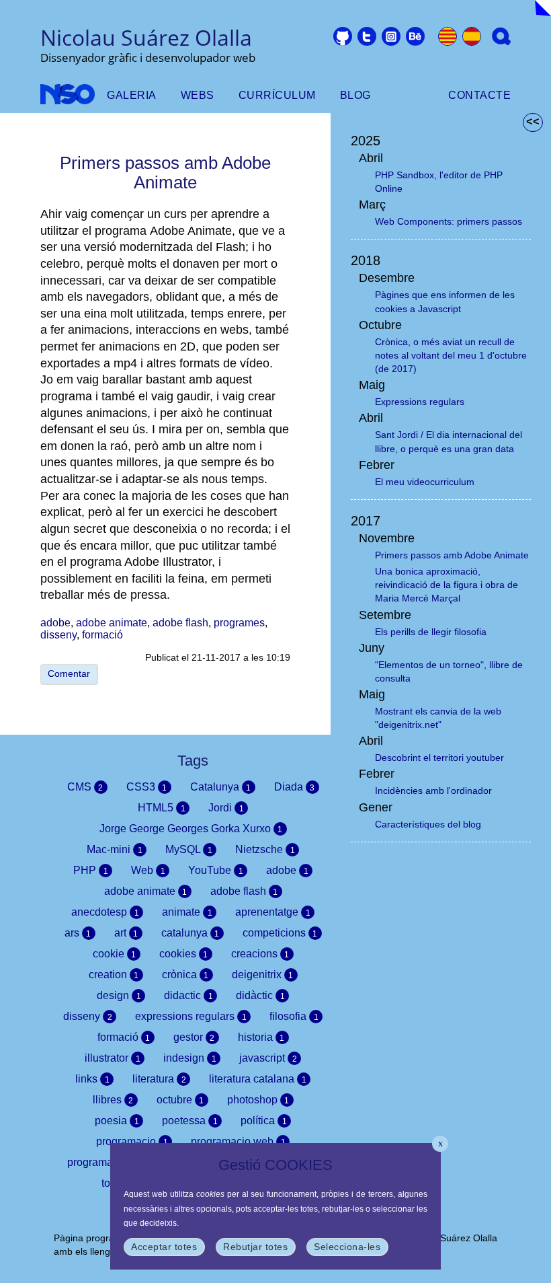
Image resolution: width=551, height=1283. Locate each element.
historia (261, 1037)
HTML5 (161, 807)
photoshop (258, 1099)
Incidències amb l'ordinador (433, 790)
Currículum (277, 95)
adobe (55, 622)
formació (102, 634)
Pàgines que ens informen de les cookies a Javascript (445, 301)
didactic (188, 995)
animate (187, 912)
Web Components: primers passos (448, 221)
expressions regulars (191, 1016)
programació (103, 1162)
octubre (180, 1099)
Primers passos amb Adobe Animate (452, 555)
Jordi (226, 807)
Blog (355, 95)
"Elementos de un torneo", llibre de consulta (449, 671)
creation (114, 974)
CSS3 (146, 787)
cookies (183, 953)
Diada (294, 787)
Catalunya (220, 787)
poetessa (190, 1120)
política (264, 1120)
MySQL (188, 849)
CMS (85, 787)
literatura (159, 1079)
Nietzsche (265, 849)
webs (197, 95)
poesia (117, 1120)
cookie (114, 953)
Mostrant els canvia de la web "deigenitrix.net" (438, 718)
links (92, 1079)
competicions (280, 933)
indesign (189, 1058)
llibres (113, 1099)
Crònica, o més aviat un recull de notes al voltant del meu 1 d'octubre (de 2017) (451, 355)
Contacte (479, 95)
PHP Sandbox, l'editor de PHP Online (439, 182)
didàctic (260, 995)
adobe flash (180, 622)
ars (78, 933)
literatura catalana (257, 1079)
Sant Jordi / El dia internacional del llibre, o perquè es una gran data (448, 441)
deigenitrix (263, 974)
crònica (185, 974)
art (126, 933)
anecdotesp (105, 912)
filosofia (294, 1016)
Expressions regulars (419, 401)
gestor (194, 1037)
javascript (268, 1058)
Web (148, 870)
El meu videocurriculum (424, 481)
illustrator (112, 1058)
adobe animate (111, 622)
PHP (90, 870)
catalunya (190, 933)
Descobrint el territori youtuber (439, 757)
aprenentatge (272, 912)
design (119, 995)
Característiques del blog (428, 824)
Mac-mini (114, 849)
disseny (58, 634)
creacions (260, 953)
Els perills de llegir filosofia (430, 631)
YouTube (215, 870)
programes (239, 622)
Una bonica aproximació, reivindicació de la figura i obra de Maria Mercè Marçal (446, 584)
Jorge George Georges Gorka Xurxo (191, 828)
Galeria (132, 95)
